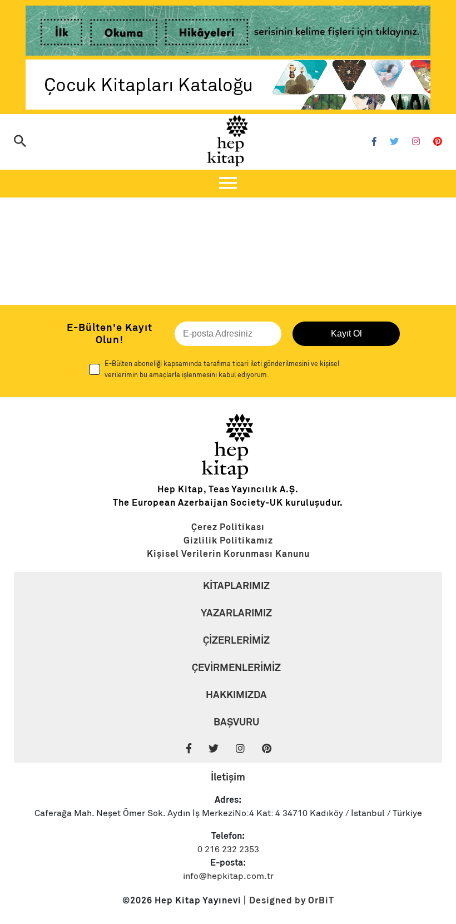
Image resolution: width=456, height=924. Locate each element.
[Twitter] (394, 141)
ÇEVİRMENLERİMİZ (236, 667)
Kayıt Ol (346, 333)
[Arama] (20, 142)
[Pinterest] (437, 141)
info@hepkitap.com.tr (228, 876)
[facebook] (196, 749)
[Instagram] (416, 141)
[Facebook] (374, 141)
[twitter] (221, 749)
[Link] (228, 33)
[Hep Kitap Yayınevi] (228, 476)
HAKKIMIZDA (236, 694)
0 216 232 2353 (228, 849)
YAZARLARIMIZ (236, 612)
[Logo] (228, 140)
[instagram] (248, 749)
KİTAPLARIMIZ (236, 585)
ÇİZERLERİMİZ (236, 640)
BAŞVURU (236, 721)
